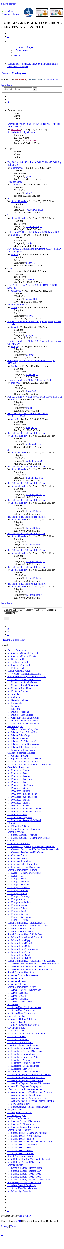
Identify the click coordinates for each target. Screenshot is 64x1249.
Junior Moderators (36, 79)
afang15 (14, 184)
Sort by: (29, 609)
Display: (8, 609)
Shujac (29, 243)
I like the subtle (14, 181)
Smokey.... (31, 279)
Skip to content (8, 3)
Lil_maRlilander (19, 201)
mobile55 (15, 235)
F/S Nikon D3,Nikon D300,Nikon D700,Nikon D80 (33, 232)
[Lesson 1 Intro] (42, 13)
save (9, 268)
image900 (15, 382)
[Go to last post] (38, 140)
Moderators (20, 79)
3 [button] (8, 102)
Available (15, 366)
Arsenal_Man (32, 226)
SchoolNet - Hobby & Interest (22, 132)
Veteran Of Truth (34, 209)
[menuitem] (8, 33)
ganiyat (14, 327)
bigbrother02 (17, 168)
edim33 (14, 254)
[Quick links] (8, 41)
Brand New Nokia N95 (19, 304)
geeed (13, 271)
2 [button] (8, 99)
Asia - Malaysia (13, 73)
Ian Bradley (25, 1215)
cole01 (14, 307)
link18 (14, 399)
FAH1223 (16, 129)
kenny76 (30, 262)
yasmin (29, 176)
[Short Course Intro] (56, 13)
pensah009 (16, 290)
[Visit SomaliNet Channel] (11, 13)
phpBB (17, 1221)
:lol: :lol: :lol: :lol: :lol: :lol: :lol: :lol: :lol (26, 433)
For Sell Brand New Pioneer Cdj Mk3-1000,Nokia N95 (34, 396)
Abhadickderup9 (34, 461)
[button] (8, 105)
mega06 (14, 419)
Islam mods (52, 79)
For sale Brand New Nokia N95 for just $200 (29, 380)
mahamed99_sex (34, 444)
